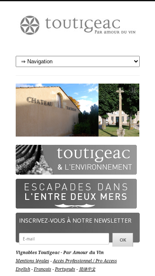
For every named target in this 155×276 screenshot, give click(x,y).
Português (65, 268)
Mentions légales (32, 260)
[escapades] (76, 194)
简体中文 (87, 268)
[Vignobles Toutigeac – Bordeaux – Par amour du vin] (77, 29)
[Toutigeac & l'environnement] (76, 160)
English (23, 268)
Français (42, 268)
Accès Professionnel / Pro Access (85, 260)
